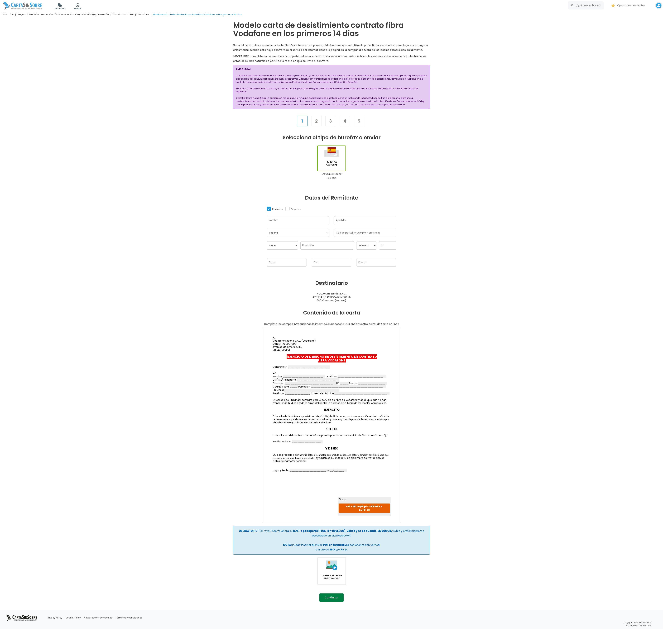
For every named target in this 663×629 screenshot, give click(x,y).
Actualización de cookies (98, 617)
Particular (277, 209)
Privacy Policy (54, 617)
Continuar (331, 597)
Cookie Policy (73, 617)
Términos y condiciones (129, 617)
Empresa (295, 209)
